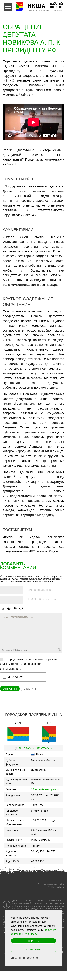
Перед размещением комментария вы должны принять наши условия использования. (28, 663)
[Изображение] (3, 608)
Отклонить (33, 949)
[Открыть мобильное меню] (8, 7)
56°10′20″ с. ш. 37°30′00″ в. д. (36, 748)
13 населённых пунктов (45, 789)
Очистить (30, 688)
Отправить (10, 688)
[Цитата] (15, 608)
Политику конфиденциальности (33, 932)
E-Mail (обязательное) (42, 599)
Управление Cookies (24, 958)
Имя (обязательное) (41, 589)
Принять (33, 940)
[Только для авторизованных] (9, 608)
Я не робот (15, 677)
